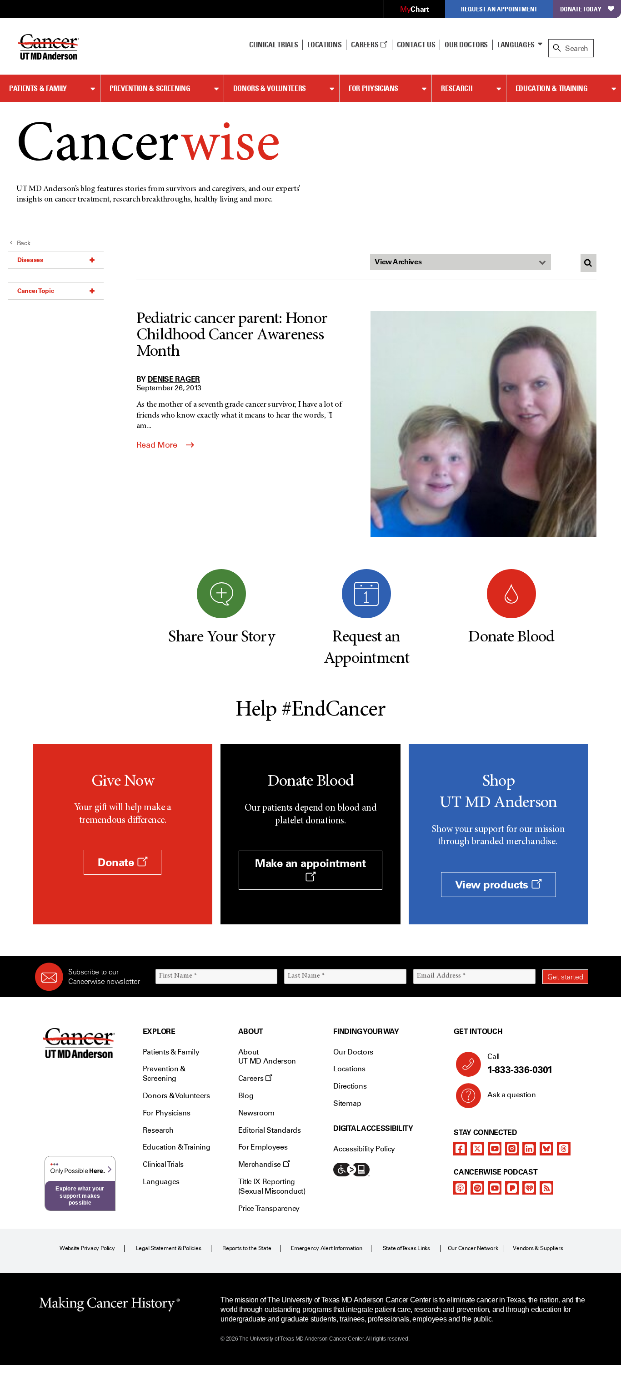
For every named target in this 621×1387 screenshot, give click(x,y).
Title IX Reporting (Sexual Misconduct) (271, 1186)
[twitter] (477, 1148)
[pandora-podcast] (512, 1188)
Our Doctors (466, 44)
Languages (516, 44)
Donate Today (580, 9)
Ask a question (511, 1094)
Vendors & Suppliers (538, 1248)
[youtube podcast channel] (494, 1188)
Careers (365, 44)
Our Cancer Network (473, 1248)
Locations (349, 1068)
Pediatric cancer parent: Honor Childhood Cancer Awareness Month (231, 335)
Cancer (148, 146)
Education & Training (552, 88)
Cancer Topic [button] (35, 291)
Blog (246, 1095)
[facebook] (460, 1148)
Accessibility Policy (364, 1149)
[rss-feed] (546, 1188)
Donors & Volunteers (269, 88)
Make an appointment (310, 863)
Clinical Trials (273, 44)
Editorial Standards (269, 1130)
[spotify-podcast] (477, 1188)
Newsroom (256, 1113)
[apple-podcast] (460, 1188)
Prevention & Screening (150, 88)
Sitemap (347, 1103)
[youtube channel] (494, 1148)
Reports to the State (246, 1248)
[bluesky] (546, 1148)
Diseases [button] (30, 260)
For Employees (263, 1147)
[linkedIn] (529, 1148)
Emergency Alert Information (326, 1248)
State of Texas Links (406, 1248)
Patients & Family (38, 88)
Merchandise (260, 1164)
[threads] (563, 1148)
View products (493, 884)
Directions (349, 1086)
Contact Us (416, 44)
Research (456, 88)
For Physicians (373, 88)
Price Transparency (269, 1208)
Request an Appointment (499, 9)
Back (23, 243)
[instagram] (512, 1148)
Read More (157, 445)
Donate (117, 862)
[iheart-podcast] (529, 1188)
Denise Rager (174, 378)
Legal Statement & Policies (168, 1248)
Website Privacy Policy (87, 1248)
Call (519, 1063)
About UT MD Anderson (267, 1057)
